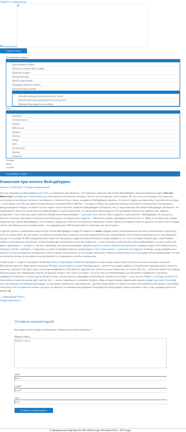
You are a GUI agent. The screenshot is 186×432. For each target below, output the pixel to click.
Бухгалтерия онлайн (23, 64)
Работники (18, 127)
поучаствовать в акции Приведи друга (78, 265)
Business (16, 115)
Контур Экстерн (20, 76)
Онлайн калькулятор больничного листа (41, 96)
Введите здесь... (23, 336)
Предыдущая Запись (12, 296)
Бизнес (16, 152)
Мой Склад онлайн (22, 80)
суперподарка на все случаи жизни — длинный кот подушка (109, 249)
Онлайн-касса (19, 119)
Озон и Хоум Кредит (62, 262)
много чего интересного (19, 287)
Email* (18, 386)
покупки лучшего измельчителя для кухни (114, 245)
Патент (16, 123)
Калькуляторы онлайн (24, 88)
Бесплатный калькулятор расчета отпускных (42, 99)
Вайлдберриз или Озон (36, 192)
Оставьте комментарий (37, 187)
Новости (17, 156)
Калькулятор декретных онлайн (36, 104)
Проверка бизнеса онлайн (26, 84)
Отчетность (18, 148)
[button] (90, 173)
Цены (9, 163)
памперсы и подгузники (33, 249)
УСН (14, 144)
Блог (8, 108)
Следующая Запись (11, 300)
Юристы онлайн (21, 72)
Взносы (16, 131)
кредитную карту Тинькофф (161, 280)
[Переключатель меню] (93, 60)
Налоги (16, 135)
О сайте (10, 167)
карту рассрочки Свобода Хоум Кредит (25, 283)
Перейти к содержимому (13, 1)
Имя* (17, 374)
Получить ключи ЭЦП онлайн (28, 68)
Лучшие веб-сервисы (17, 57)
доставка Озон (90, 214)
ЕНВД (15, 139)
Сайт (17, 397)
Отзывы (10, 160)
